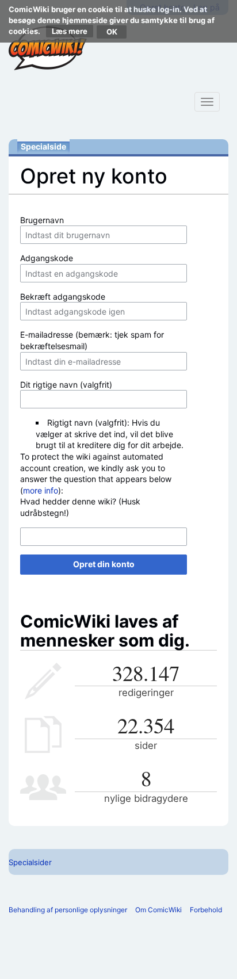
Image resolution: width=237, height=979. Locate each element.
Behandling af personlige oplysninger (68, 909)
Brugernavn (42, 220)
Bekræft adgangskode (62, 296)
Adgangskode (46, 258)
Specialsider (30, 862)
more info (40, 490)
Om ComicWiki (158, 909)
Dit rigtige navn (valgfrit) (66, 384)
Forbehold (206, 909)
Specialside (43, 146)
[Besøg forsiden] (48, 48)
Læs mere (69, 31)
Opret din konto (104, 564)
